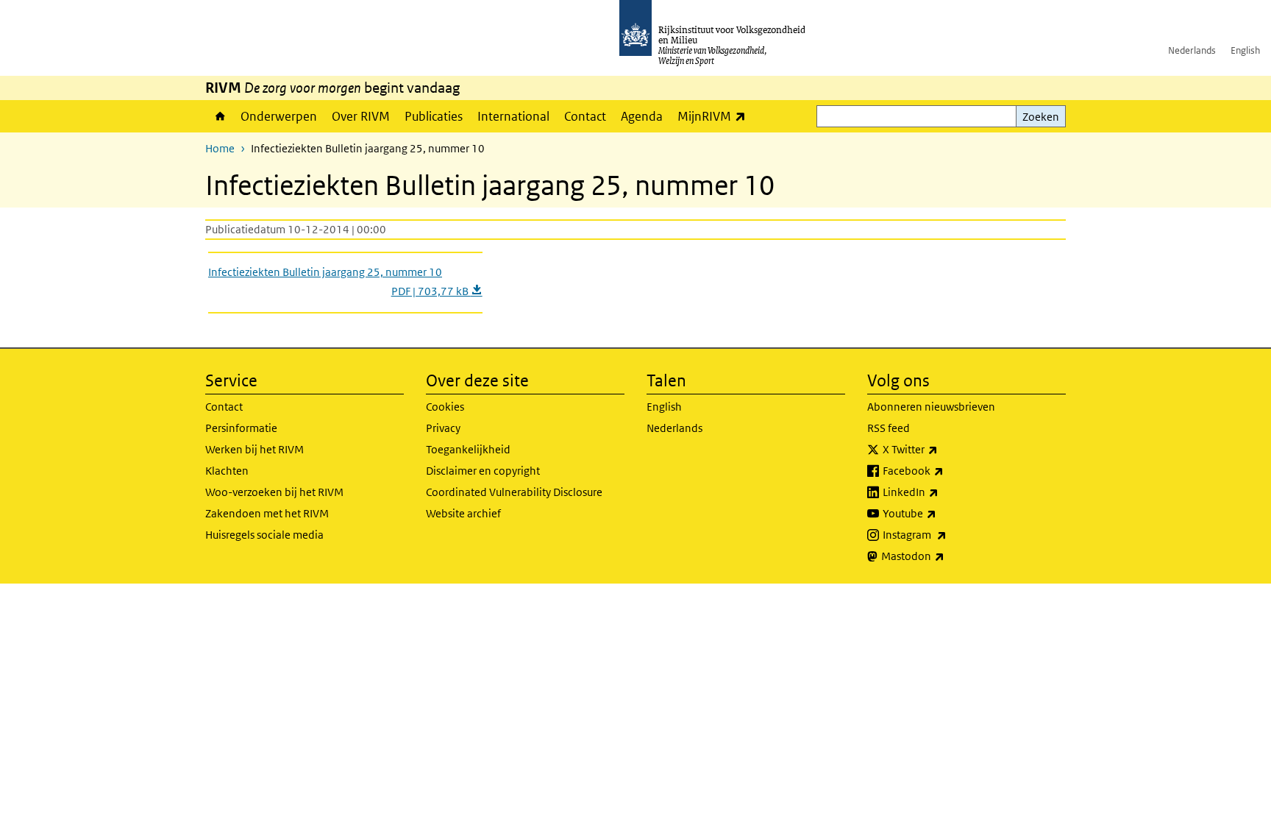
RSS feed (888, 428)
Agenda (642, 116)
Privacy (443, 428)
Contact (585, 116)
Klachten (227, 471)
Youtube (942, 513)
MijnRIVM (715, 115)
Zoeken (1040, 117)
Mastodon (945, 555)
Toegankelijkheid (468, 449)
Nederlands (1192, 50)
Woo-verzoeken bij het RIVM (274, 492)
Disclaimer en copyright (483, 471)
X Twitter (943, 449)
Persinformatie (241, 428)
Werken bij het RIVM (254, 449)
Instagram (947, 534)
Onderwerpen (279, 116)
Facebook (945, 470)
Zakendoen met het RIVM (267, 513)
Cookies (445, 407)
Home (219, 116)
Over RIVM (361, 116)
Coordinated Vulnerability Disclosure (514, 492)
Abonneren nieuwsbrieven (931, 407)
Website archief (463, 513)
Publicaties (434, 116)
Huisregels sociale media (264, 535)
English (1245, 50)
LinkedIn (943, 491)
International (513, 116)
